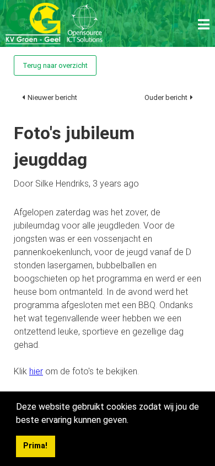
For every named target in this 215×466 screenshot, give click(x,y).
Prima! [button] (35, 446)
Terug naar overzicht (55, 65)
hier (36, 371)
